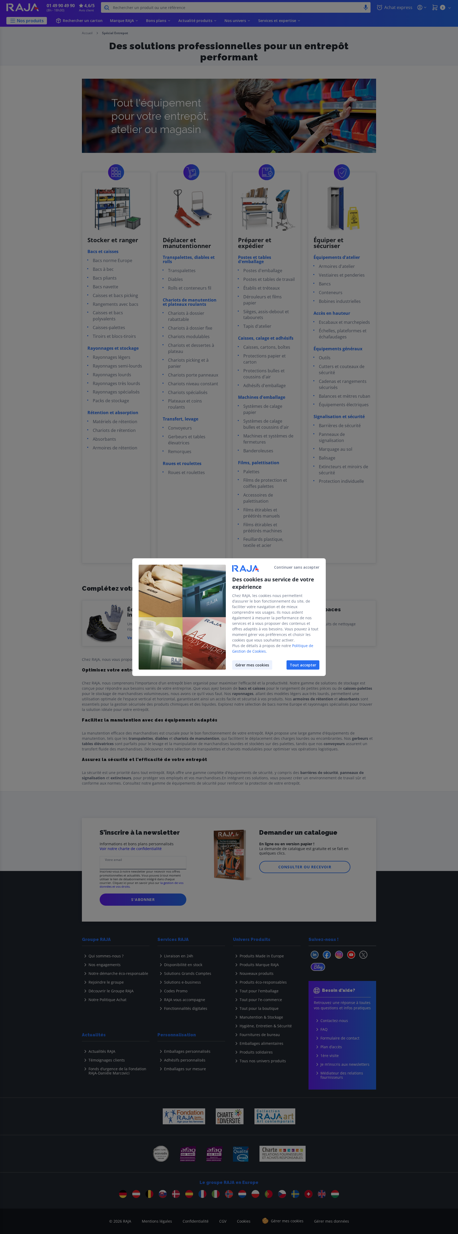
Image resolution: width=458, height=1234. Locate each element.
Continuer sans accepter (296, 567)
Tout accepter (303, 664)
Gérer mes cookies (252, 664)
